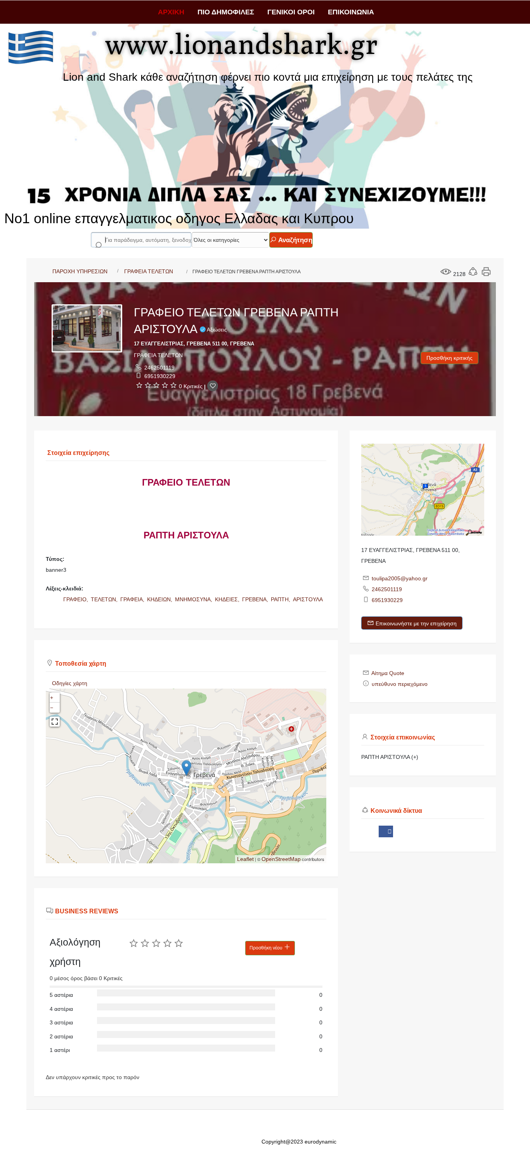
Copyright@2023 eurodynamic (299, 1141)
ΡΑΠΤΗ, (281, 599)
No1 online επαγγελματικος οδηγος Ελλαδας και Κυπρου (179, 218)
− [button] (51, 708)
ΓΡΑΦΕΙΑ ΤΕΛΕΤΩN (148, 271)
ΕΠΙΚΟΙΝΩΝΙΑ (351, 12)
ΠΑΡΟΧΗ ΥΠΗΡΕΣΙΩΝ (79, 271)
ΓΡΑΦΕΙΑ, (133, 599)
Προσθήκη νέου (266, 948)
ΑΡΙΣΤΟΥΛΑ (308, 599)
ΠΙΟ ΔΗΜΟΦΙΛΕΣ (225, 12)
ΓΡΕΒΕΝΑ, (256, 599)
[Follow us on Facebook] (386, 831)
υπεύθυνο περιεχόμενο (400, 684)
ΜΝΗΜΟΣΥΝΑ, (194, 599)
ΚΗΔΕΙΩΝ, (160, 599)
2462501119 (159, 367)
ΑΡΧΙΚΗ (171, 12)
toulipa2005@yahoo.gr (400, 578)
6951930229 (159, 376)
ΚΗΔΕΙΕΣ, (228, 599)
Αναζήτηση (294, 240)
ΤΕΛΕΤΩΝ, (105, 599)
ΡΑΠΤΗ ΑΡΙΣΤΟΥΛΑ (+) (389, 757)
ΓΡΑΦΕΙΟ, (76, 599)
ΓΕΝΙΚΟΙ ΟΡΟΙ (291, 12)
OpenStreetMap (281, 859)
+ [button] (51, 697)
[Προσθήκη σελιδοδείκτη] (212, 385)
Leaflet (245, 859)
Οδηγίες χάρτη (69, 683)
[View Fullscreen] (55, 722)
